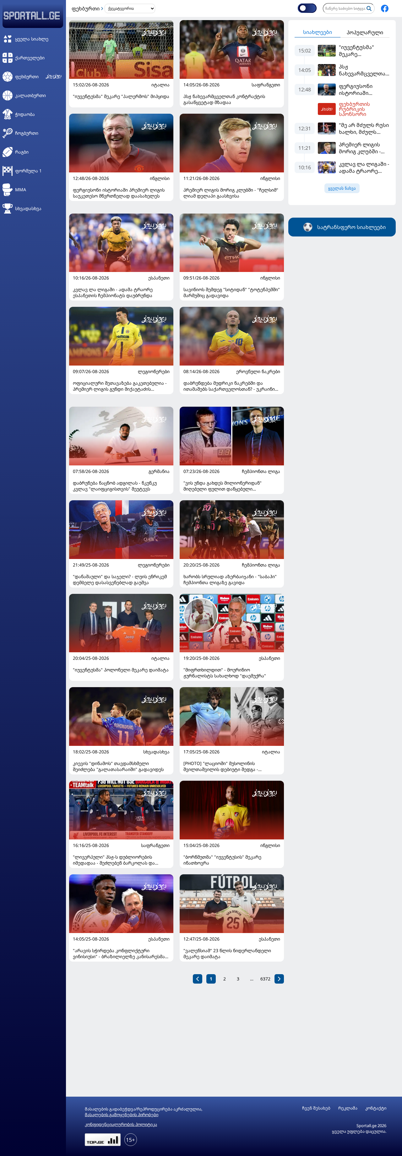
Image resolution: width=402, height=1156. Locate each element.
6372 (265, 979)
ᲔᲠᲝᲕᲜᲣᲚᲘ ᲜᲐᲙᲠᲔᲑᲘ (258, 371)
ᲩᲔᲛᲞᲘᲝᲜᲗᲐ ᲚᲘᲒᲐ (261, 471)
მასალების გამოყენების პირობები (121, 1114)
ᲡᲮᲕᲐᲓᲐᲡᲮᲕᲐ (156, 752)
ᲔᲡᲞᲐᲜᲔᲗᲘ (159, 278)
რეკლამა (347, 1108)
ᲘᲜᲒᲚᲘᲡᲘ (160, 178)
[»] (279, 979)
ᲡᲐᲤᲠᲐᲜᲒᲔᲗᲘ (266, 85)
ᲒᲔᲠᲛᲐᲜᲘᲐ (159, 471)
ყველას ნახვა (342, 188)
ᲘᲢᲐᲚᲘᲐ (160, 85)
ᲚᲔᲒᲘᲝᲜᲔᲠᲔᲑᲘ (154, 371)
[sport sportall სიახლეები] (384, 8)
